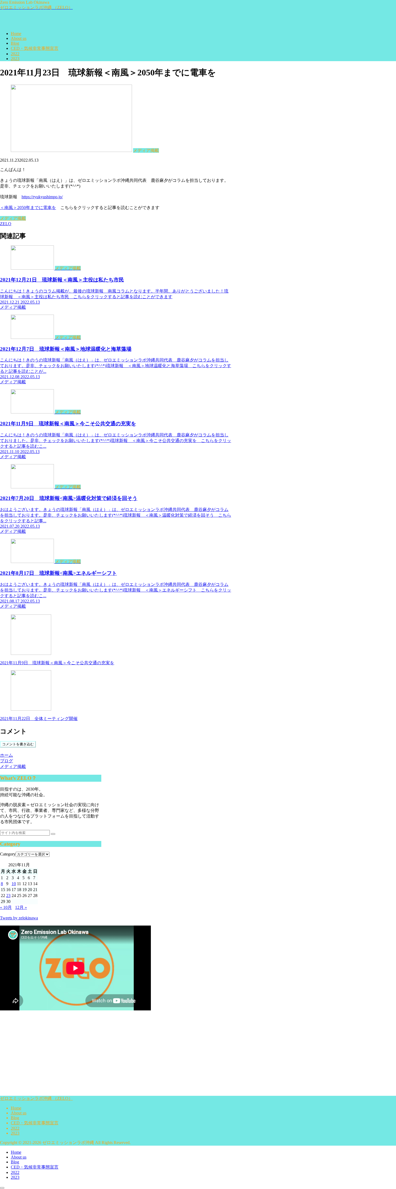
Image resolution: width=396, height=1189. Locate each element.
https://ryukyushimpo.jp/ (42, 196)
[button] (53, 834)
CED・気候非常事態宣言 (34, 1123)
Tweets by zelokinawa (19, 918)
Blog (15, 1117)
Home (16, 1108)
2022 (15, 1128)
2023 (15, 1133)
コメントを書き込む (18, 744)
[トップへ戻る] (2, 1188)
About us (18, 1113)
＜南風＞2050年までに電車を (28, 207)
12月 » (21, 907)
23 (8, 895)
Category (8, 854)
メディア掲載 (13, 218)
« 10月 (6, 907)
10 (14, 883)
